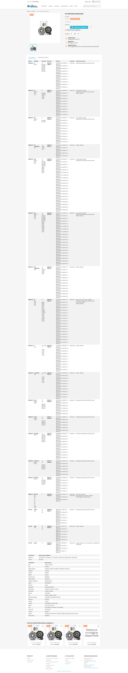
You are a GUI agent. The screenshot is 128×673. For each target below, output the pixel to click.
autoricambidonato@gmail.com (91, 667)
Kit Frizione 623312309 (55, 642)
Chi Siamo (48, 663)
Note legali (48, 660)
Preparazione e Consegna (52, 658)
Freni (71, 6)
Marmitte (44, 6)
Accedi (66, 660)
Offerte (28, 658)
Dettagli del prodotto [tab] (43, 57)
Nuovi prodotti (30, 660)
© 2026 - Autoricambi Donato (64, 671)
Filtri (75, 6)
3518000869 (35, 1)
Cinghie (51, 6)
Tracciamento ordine (69, 658)
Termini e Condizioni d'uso (52, 662)
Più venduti (29, 662)
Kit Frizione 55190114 (91, 642)
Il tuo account (69, 656)
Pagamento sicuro (50, 665)
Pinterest (78, 33)
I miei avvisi (67, 663)
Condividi (71, 33)
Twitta (75, 33)
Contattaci (48, 667)
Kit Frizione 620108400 (73, 642)
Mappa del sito (49, 668)
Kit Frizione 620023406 (36, 642)
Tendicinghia (64, 6)
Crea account (68, 662)
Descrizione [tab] (32, 57)
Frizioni (56, 6)
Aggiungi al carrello (79, 27)
